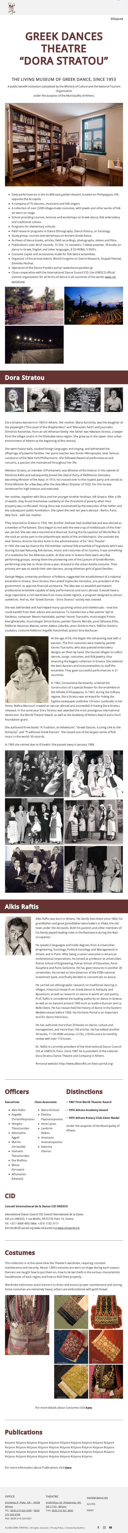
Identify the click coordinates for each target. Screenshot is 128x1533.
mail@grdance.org (97, 1497)
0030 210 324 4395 (21, 1510)
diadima (81, 1527)
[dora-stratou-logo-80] (11, 3)
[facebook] (98, 1527)
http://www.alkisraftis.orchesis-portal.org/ (86, 1063)
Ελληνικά (117, 19)
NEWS (90, 1510)
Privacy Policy (57, 1527)
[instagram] (104, 1527)
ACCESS (91, 1504)
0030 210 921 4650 (62, 1510)
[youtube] (110, 1527)
